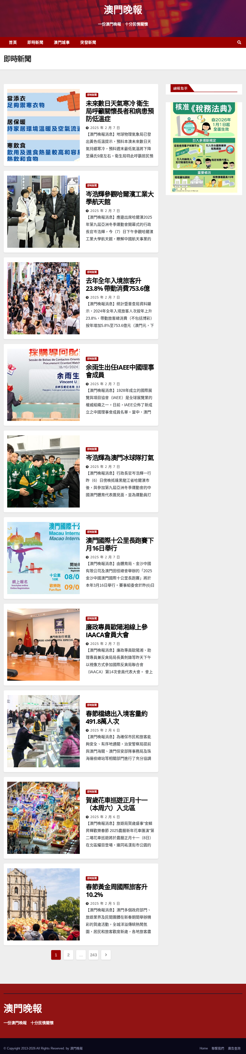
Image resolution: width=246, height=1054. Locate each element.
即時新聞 (35, 42)
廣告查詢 (234, 1048)
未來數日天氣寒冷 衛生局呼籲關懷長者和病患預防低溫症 (120, 111)
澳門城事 (62, 42)
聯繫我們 (218, 1048)
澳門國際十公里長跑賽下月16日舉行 (120, 544)
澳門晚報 (123, 9)
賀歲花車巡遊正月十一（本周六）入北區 (117, 804)
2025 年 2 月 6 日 (105, 730)
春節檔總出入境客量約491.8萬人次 (117, 717)
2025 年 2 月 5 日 (105, 903)
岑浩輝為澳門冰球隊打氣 (120, 457)
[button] (239, 42)
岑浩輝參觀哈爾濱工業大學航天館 (120, 198)
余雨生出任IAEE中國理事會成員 (120, 371)
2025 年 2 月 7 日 (105, 127)
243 (93, 954)
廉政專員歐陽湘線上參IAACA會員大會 (117, 630)
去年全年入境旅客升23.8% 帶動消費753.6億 (117, 284)
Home (204, 1048)
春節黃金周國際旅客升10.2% (117, 890)
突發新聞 (88, 42)
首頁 (13, 42)
